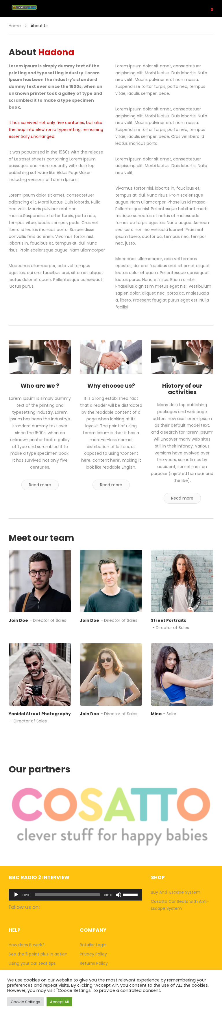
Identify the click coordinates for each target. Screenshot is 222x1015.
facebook (47, 907)
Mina (156, 714)
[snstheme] (40, 581)
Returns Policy (94, 963)
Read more (40, 485)
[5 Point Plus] (31, 7)
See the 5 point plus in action (38, 954)
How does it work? (27, 945)
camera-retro (58, 907)
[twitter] (23, 631)
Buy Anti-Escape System (175, 892)
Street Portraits (168, 620)
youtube (81, 907)
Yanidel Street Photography (40, 714)
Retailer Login (93, 945)
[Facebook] (12, 631)
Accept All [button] (59, 1002)
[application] (75, 895)
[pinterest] (46, 631)
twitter (70, 907)
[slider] (131, 894)
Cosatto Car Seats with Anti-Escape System (180, 904)
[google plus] (34, 631)
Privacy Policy (93, 954)
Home (15, 26)
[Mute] (118, 895)
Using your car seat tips (32, 963)
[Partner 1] (111, 816)
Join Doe (18, 620)
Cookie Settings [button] (25, 1002)
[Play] (16, 895)
